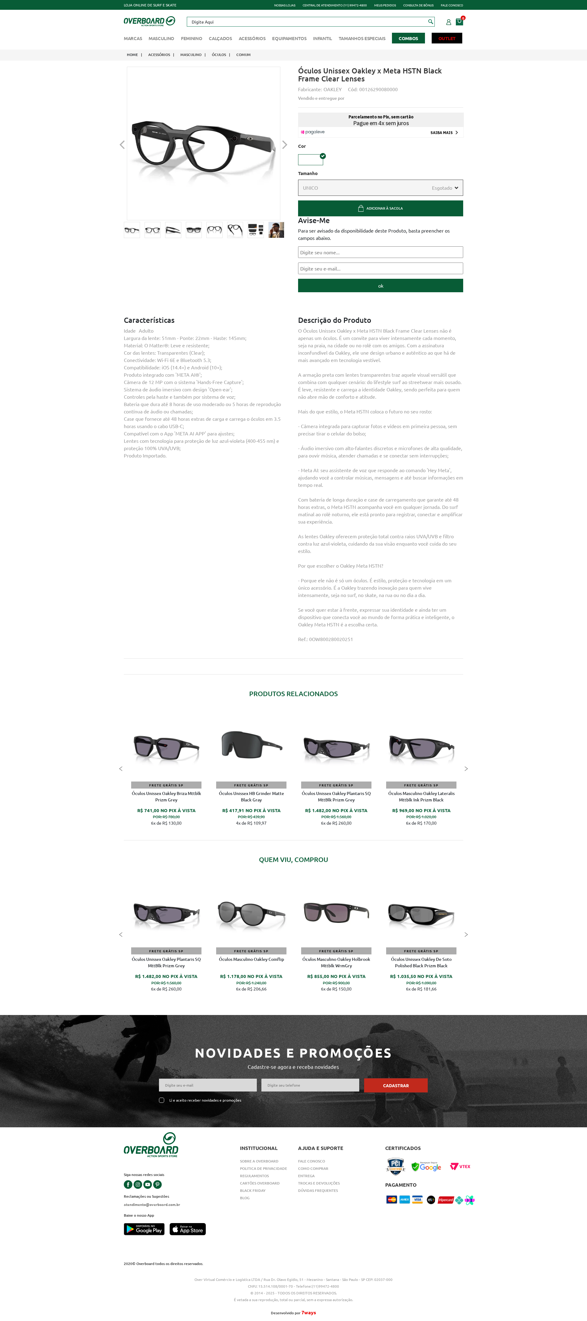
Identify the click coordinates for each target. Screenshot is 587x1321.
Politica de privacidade (263, 1168)
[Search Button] (431, 21)
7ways (308, 1312)
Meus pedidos (385, 5)
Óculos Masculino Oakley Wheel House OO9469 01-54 (336, 962)
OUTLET (447, 38)
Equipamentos (289, 38)
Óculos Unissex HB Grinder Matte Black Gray (251, 962)
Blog (244, 1197)
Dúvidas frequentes (318, 1190)
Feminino (191, 38)
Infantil (322, 38)
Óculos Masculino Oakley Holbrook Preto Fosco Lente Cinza (166, 796)
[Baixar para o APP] (147, 1230)
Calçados (220, 38)
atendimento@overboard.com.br (152, 1204)
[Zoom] (132, 230)
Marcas (133, 38)
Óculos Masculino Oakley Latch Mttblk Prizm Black (421, 796)
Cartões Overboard (260, 1183)
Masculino (161, 38)
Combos (408, 38)
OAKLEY (332, 89)
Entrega (306, 1175)
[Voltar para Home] (149, 20)
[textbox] (310, 22)
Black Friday (253, 1190)
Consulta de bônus (418, 5)
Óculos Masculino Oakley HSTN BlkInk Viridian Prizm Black (336, 796)
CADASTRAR (396, 1085)
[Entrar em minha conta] (448, 21)
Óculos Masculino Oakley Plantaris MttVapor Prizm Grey (421, 962)
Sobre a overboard (259, 1161)
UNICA (310, 159)
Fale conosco (452, 5)
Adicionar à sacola (385, 208)
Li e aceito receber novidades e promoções (205, 1100)
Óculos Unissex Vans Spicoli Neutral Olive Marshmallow (251, 796)
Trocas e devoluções (319, 1183)
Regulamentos (254, 1175)
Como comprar (313, 1168)
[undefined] (203, 143)
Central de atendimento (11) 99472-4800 (335, 5)
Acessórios (252, 38)
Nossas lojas (284, 5)
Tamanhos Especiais (362, 38)
